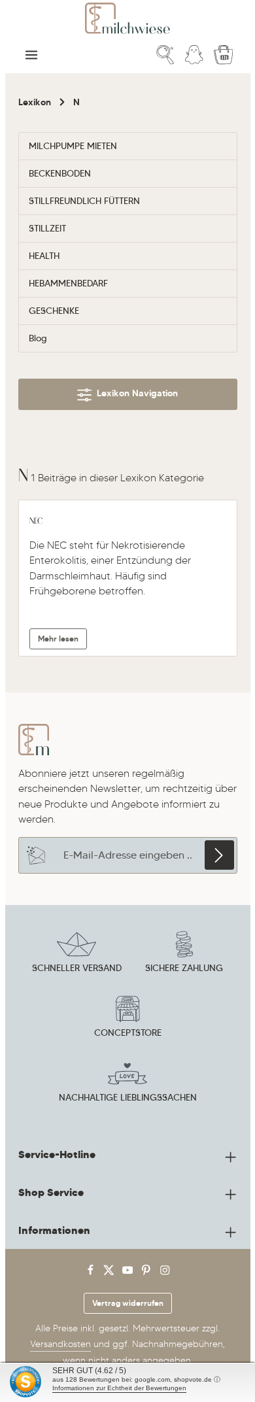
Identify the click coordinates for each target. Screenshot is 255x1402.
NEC (36, 520)
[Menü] (31, 55)
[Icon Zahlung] (184, 954)
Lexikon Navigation (135, 393)
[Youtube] (129, 1272)
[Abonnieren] (219, 855)
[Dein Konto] (194, 55)
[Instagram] (165, 1272)
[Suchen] (165, 55)
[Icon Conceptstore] (127, 1019)
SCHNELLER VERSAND (77, 968)
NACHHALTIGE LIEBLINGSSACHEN (128, 1097)
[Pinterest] (147, 1272)
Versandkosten (60, 1344)
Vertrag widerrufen (127, 1303)
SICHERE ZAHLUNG (184, 968)
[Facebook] (92, 1272)
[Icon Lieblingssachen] (127, 1083)
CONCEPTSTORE (128, 1032)
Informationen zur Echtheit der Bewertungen (119, 1388)
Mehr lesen (58, 638)
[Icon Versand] (76, 954)
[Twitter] (110, 1272)
